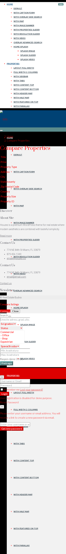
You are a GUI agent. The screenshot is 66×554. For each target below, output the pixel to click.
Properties (13, 63)
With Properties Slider (27, 29)
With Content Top (24, 85)
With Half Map (21, 97)
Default (18, 8)
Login (4, 393)
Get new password (11, 428)
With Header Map (23, 93)
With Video (20, 38)
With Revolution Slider (27, 34)
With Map (19, 21)
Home (10, 4)
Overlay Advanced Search (28, 42)
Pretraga (6, 363)
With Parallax (22, 106)
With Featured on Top (26, 102)
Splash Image (27, 51)
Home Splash (21, 46)
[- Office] (12, 335)
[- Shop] (12, 338)
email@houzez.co (16, 258)
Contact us (6, 283)
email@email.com (16, 276)
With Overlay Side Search (28, 17)
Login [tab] (10, 370)
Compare (5, 311)
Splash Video (27, 59)
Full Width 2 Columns (26, 72)
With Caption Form (24, 12)
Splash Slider (28, 55)
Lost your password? (31, 389)
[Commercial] (12, 332)
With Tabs (19, 80)
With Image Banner (24, 25)
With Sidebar (21, 76)
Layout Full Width (24, 68)
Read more (6, 235)
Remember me (11, 389)
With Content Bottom (26, 89)
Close (15, 311)
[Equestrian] (12, 341)
